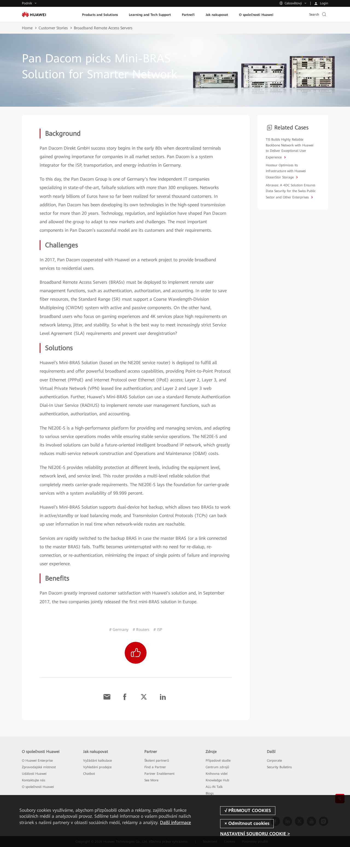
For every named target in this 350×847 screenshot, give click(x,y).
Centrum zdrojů (217, 767)
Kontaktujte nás (33, 780)
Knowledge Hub (217, 780)
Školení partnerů (156, 760)
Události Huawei (34, 774)
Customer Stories (53, 28)
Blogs (210, 793)
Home (27, 28)
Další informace (175, 822)
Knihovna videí (217, 774)
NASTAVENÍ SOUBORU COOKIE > (255, 834)
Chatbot (89, 774)
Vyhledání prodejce (97, 767)
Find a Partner (155, 767)
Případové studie (218, 760)
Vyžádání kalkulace (97, 760)
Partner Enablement (159, 774)
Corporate (274, 760)
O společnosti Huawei (38, 787)
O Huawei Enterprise (37, 760)
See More (151, 780)
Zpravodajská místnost (39, 767)
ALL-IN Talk (214, 787)
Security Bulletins (279, 767)
